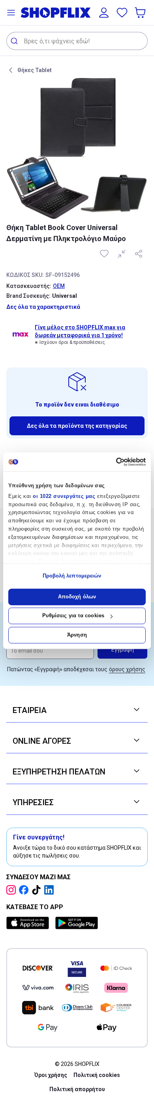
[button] (11, 12)
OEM (59, 286)
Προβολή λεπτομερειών (72, 576)
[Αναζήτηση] (15, 41)
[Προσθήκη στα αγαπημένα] (105, 253)
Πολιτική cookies (96, 1075)
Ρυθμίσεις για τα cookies (73, 616)
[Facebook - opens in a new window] (25, 890)
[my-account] (104, 13)
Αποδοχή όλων (77, 597)
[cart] (141, 13)
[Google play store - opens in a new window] (76, 922)
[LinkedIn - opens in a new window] (50, 890)
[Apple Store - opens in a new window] (29, 922)
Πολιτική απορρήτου (77, 1089)
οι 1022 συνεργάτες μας (64, 496)
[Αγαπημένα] (122, 13)
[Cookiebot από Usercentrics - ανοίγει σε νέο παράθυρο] (111, 461)
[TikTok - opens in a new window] (38, 890)
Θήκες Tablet (34, 70)
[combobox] (77, 41)
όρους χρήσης (127, 669)
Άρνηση (77, 635)
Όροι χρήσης (50, 1075)
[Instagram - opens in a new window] (12, 890)
